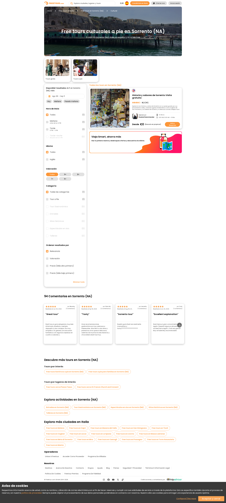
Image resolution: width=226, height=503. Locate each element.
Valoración (55, 258)
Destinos (48, 468)
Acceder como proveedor (73, 456)
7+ (52, 179)
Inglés (67, 159)
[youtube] (113, 479)
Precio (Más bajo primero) (62, 273)
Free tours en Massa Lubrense (152, 434)
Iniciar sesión (175, 3)
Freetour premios (72, 473)
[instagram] (103, 479)
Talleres (67, 236)
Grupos (91, 468)
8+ (78, 174)
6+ (65, 179)
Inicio (50, 11)
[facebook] (108, 479)
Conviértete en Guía (140, 3)
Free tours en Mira (85, 439)
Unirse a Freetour (52, 456)
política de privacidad (31, 493)
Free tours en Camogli (107, 439)
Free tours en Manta (55, 445)
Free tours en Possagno (132, 439)
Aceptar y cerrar (211, 498)
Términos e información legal (157, 468)
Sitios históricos (67, 221)
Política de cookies (53, 473)
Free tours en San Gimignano (134, 428)
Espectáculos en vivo (67, 228)
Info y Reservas (172, 124)
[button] (57, 70)
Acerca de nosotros (64, 468)
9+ (65, 174)
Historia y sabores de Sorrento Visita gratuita (152, 96)
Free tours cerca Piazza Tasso (59, 387)
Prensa (116, 468)
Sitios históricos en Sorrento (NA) (163, 407)
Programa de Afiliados (97, 456)
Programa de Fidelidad (91, 473)
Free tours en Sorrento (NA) (92, 11)
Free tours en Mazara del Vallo (104, 428)
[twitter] (118, 479)
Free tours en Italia (66, 11)
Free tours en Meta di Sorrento (59, 439)
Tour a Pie (67, 199)
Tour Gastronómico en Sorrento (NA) (90, 407)
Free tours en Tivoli (160, 428)
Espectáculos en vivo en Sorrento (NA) (127, 407)
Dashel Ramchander (146, 117)
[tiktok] (122, 479)
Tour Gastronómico (67, 206)
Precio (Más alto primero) (62, 266)
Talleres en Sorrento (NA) (57, 413)
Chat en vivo (160, 3)
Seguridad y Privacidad (132, 468)
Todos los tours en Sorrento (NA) (105, 85)
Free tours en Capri (77, 428)
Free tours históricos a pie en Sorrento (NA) (65, 372)
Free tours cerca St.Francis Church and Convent (98, 387)
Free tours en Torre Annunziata (160, 439)
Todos (52, 174)
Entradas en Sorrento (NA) (57, 407)
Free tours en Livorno (125, 434)
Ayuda (100, 468)
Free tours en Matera (55, 428)
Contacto (80, 468)
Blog (108, 468)
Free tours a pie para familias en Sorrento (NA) (109, 372)
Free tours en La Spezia (101, 434)
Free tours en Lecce (78, 434)
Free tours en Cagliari (55, 434)
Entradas (67, 214)
